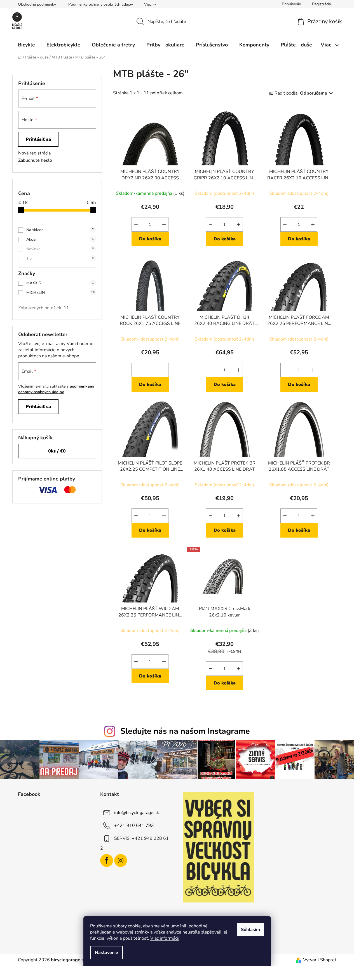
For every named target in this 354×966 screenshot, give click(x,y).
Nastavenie (106, 952)
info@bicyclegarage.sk (136, 813)
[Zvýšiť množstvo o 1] (164, 224)
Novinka (60, 249)
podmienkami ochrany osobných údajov (56, 389)
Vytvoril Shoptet (319, 960)
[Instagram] (120, 860)
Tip (60, 258)
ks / (57, 451)
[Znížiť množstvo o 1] (136, 224)
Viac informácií (164, 938)
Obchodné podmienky (37, 4)
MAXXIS (60, 283)
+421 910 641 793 (134, 825)
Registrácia (321, 4)
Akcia (60, 239)
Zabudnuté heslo (35, 160)
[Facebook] (106, 860)
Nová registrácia (34, 153)
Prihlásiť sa (38, 139)
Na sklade (60, 230)
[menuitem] (26, 44)
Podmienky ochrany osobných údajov (100, 4)
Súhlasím (250, 930)
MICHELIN (60, 292)
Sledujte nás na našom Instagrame (185, 731)
